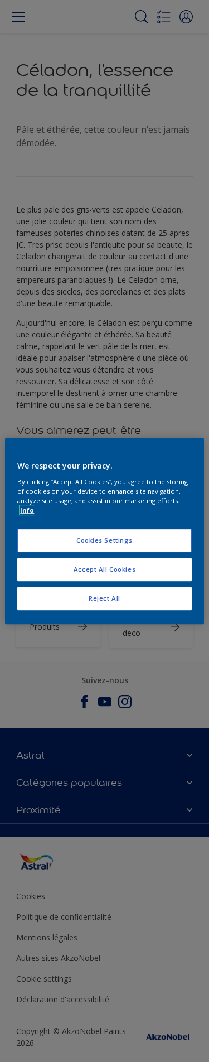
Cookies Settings (104, 540)
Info (27, 510)
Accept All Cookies (104, 569)
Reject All (104, 598)
